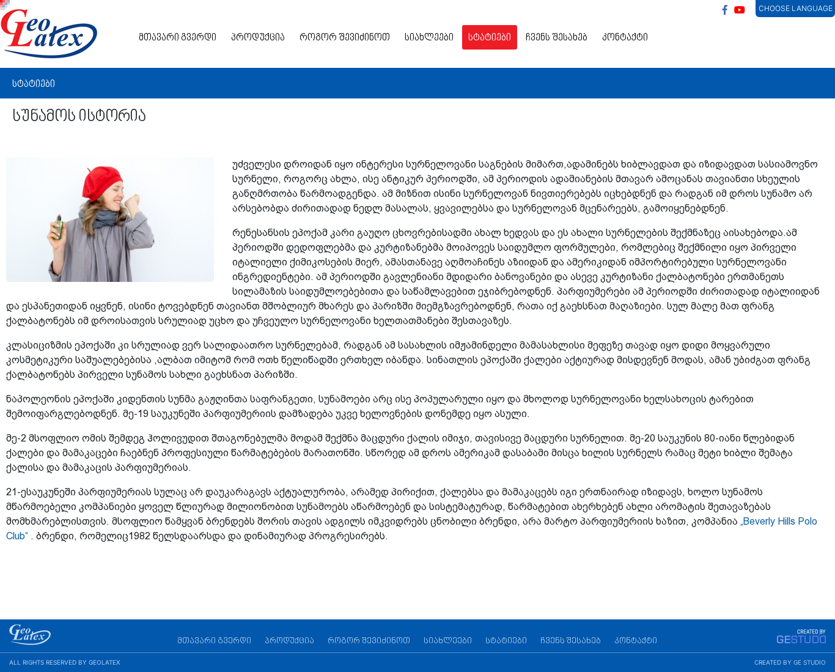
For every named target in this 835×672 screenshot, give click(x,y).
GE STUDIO (809, 662)
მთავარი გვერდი (177, 38)
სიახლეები (429, 38)
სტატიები (489, 38)
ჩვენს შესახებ (556, 38)
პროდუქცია (258, 38)
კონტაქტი (625, 38)
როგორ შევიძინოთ (345, 38)
